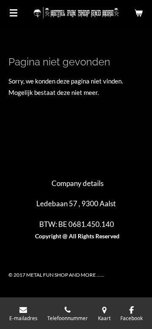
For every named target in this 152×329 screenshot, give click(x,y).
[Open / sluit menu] (13, 12)
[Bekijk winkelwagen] (138, 12)
